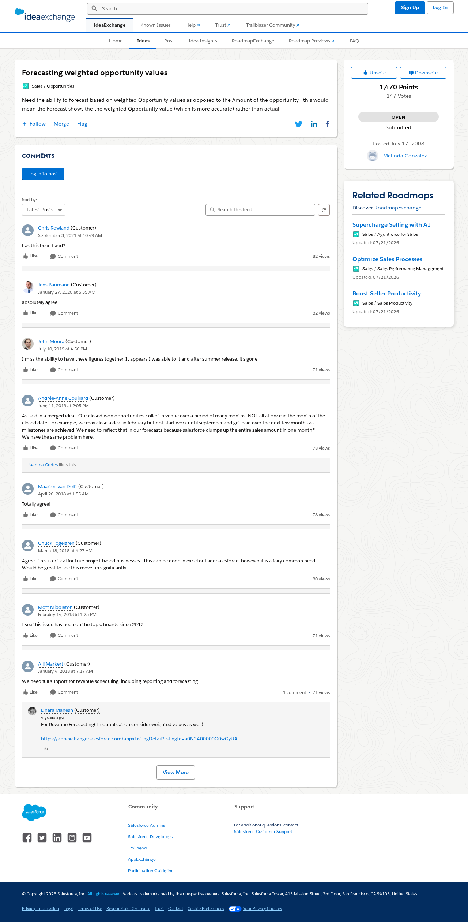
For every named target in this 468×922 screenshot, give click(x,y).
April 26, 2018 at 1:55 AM (63, 494)
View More (176, 772)
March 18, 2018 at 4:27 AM (65, 550)
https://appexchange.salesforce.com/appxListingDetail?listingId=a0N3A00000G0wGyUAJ (140, 739)
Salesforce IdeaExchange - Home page (45, 15)
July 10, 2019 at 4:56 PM (62, 349)
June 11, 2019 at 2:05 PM (63, 405)
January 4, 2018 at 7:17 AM (65, 671)
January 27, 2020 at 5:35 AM (66, 292)
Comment (67, 256)
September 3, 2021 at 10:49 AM (70, 235)
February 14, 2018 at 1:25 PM (67, 614)
